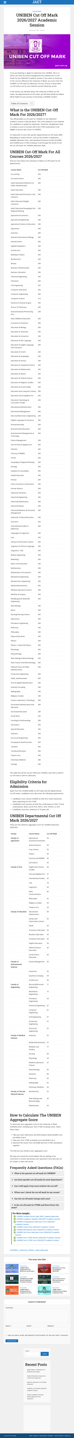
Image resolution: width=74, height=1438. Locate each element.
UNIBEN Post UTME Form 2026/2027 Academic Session (37, 1240)
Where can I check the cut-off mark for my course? (37, 1192)
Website (50, 1326)
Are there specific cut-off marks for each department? (38, 1179)
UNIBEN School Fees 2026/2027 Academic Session (35, 1227)
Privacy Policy (43, 1435)
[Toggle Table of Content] (31, 103)
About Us (35, 1435)
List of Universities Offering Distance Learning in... (58, 1280)
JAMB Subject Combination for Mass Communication (59, 1291)
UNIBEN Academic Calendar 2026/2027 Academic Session (38, 1219)
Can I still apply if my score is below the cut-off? (36, 1186)
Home (30, 1435)
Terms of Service (58, 1435)
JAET (37, 2)
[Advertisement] (37, 1418)
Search (27, 1351)
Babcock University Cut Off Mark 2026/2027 (59, 1269)
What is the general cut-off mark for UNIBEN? (35, 1173)
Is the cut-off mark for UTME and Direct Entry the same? (35, 1206)
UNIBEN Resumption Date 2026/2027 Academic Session (37, 1230)
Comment (9, 1308)
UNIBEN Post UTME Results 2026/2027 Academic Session (38, 1238)
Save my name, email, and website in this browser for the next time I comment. (38, 1335)
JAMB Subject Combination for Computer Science (26, 1291)
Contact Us (67, 1435)
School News (37, 11)
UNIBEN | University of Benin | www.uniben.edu (29, 1250)
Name (9, 1326)
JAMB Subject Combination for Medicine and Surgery (27, 1269)
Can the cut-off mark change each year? (32, 1198)
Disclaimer (50, 1435)
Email (29, 1326)
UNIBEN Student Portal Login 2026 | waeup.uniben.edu (37, 1216)
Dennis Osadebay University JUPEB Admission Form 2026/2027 (35, 1397)
